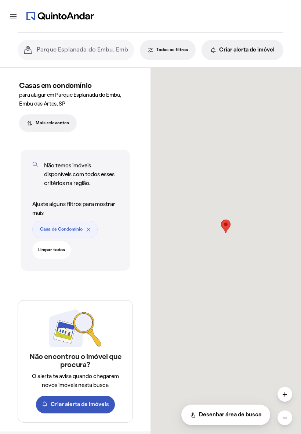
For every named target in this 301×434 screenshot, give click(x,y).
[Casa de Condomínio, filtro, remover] (88, 229)
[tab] (48, 123)
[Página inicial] (60, 16)
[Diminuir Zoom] (285, 417)
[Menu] (13, 16)
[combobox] (82, 50)
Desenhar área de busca (230, 414)
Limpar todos (51, 250)
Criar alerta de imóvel (247, 50)
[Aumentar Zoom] (285, 394)
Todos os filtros (172, 50)
